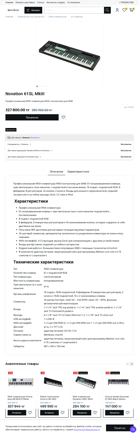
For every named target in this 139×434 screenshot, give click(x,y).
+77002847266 (126, 2)
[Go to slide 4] (43, 86)
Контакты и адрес (56, 2)
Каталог (35, 10)
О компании (74, 2)
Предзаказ (32, 117)
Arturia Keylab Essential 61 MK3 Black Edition (117, 397)
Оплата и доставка (25, 2)
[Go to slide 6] (47, 86)
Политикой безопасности (86, 429)
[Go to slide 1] (37, 86)
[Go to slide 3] (41, 86)
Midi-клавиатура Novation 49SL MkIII (83, 397)
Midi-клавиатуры (58, 16)
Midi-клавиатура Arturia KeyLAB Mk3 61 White (20, 397)
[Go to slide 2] (39, 86)
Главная (9, 2)
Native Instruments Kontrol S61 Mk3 (49, 397)
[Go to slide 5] (45, 86)
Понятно (119, 428)
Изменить (35, 137)
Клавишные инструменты (31, 16)
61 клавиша (77, 16)
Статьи (40, 2)
